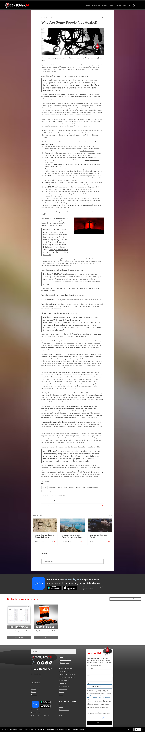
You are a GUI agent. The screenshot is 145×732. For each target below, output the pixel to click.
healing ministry (62, 487)
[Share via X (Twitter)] (46, 501)
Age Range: (90, 682)
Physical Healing (46, 495)
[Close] (143, 729)
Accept (138, 729)
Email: (88, 675)
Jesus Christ (52, 487)
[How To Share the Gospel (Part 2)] (100, 525)
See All (110, 515)
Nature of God (61, 495)
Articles (54, 495)
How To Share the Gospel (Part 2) (98, 536)
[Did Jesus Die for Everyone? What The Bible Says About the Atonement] (72, 525)
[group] (72, 621)
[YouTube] (42, 662)
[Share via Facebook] (42, 501)
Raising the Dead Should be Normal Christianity (44, 536)
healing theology (47, 491)
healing (44, 487)
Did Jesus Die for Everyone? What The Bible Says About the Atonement (72, 536)
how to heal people (92, 487)
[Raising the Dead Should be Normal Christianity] (45, 525)
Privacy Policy (82, 729)
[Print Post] (58, 501)
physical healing (80, 487)
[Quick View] (19, 617)
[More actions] (103, 18)
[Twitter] (46, 662)
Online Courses (64, 710)
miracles (71, 487)
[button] (104, 5)
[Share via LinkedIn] (50, 501)
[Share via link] (54, 501)
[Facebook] (38, 662)
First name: (90, 668)
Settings (130, 729)
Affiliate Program (64, 716)
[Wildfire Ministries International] (50, 662)
